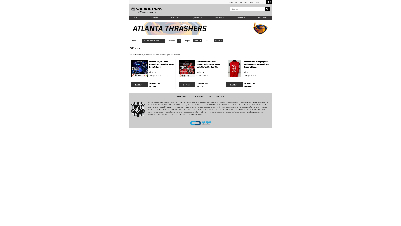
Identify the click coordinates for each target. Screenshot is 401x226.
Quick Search (197, 18)
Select (196, 40)
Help (257, 2)
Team (136, 18)
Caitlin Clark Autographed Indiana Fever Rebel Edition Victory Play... (256, 64)
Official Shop (233, 2)
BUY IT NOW (219, 18)
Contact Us (220, 96)
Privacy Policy (199, 96)
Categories (175, 18)
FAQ (251, 2)
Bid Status (241, 18)
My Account (243, 2)
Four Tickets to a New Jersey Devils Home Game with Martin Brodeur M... (208, 64)
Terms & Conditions (184, 96)
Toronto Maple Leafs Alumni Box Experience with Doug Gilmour (161, 64)
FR (263, 2)
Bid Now (138, 85)
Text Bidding (262, 18)
